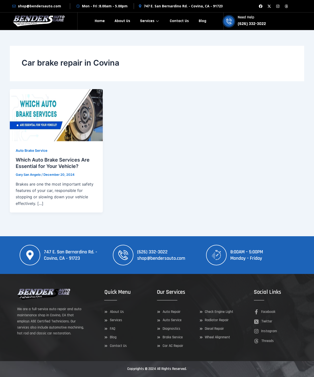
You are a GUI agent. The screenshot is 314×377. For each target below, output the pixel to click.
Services (147, 21)
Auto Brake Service (31, 150)
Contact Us (179, 21)
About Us (122, 21)
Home (100, 21)
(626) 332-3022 (152, 252)
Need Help (246, 17)
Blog (202, 21)
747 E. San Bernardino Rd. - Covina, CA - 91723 (70, 255)
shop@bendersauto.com (161, 258)
